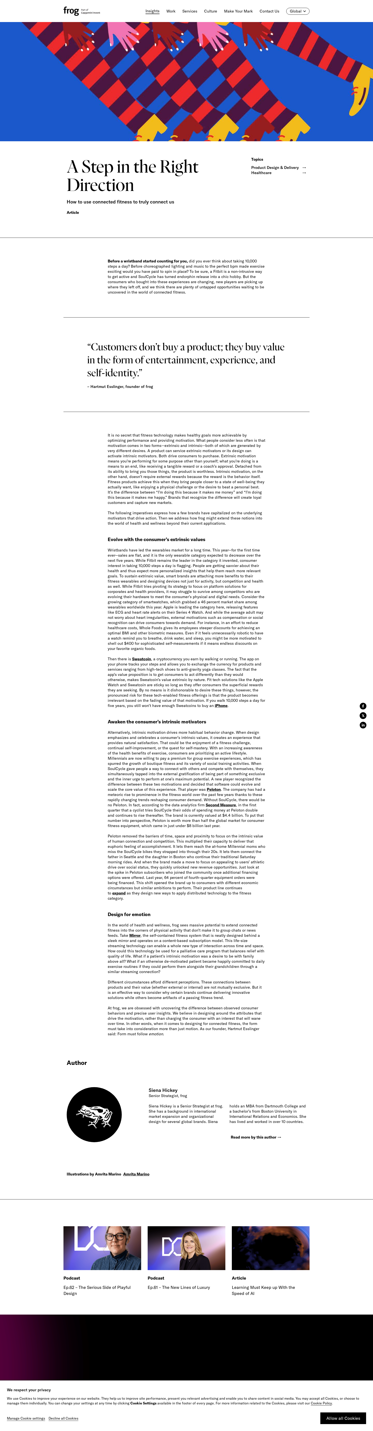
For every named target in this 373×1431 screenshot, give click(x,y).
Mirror (135, 935)
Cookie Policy (321, 1403)
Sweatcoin (141, 658)
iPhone (221, 705)
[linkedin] (363, 725)
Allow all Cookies (343, 1418)
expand (119, 893)
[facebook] (363, 706)
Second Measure (221, 804)
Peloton (214, 789)
